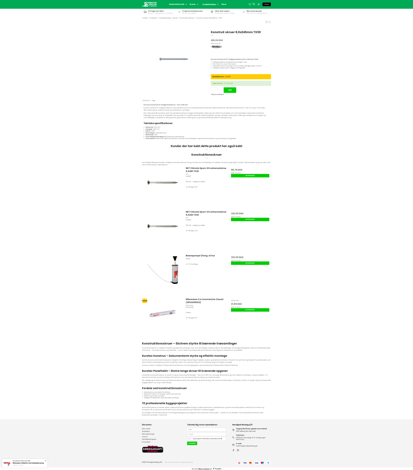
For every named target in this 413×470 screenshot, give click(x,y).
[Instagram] (238, 451)
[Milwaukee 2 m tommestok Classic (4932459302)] (163, 318)
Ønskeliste (146, 431)
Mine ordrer (146, 429)
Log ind (144, 437)
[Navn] (206, 429)
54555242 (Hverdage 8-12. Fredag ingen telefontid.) (251, 439)
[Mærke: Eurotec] (216, 50)
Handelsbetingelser (149, 439)
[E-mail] (206, 434)
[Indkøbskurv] (253, 4)
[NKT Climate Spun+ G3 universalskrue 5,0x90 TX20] (163, 231)
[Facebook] (233, 451)
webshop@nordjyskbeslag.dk (246, 446)
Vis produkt (250, 176)
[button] (266, 22)
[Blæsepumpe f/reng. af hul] (163, 275)
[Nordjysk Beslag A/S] (149, 4)
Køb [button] (230, 90)
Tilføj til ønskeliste (217, 94)
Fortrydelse (146, 442)
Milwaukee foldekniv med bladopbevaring (28, 463)
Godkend (192, 443)
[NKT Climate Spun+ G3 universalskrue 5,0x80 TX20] (163, 187)
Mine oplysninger (148, 434)
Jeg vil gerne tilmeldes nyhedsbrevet (207, 439)
